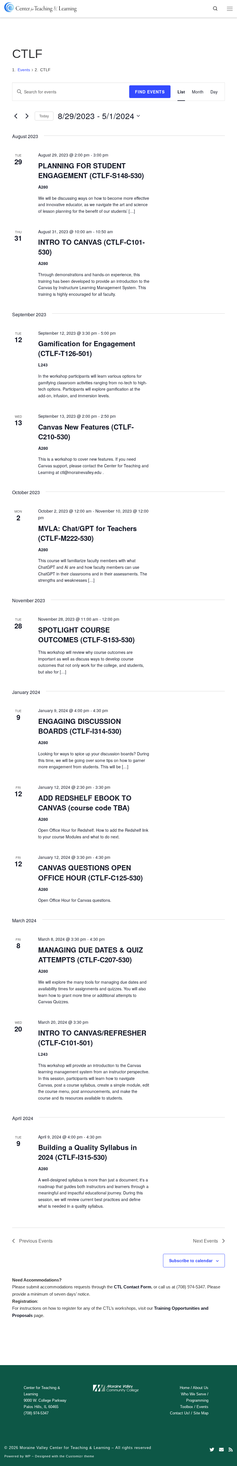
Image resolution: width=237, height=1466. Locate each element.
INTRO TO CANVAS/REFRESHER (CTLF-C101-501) (92, 1037)
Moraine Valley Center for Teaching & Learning (65, 1448)
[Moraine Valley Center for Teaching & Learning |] (40, 6)
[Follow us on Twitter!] (212, 1449)
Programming (197, 1400)
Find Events (150, 92)
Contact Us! (180, 1413)
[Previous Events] (15, 115)
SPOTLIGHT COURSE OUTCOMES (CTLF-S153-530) (86, 634)
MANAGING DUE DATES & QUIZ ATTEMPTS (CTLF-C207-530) (90, 954)
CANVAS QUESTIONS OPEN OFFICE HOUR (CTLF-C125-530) (90, 872)
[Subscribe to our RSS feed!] (231, 1449)
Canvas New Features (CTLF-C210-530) (86, 431)
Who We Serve (193, 1394)
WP (28, 1456)
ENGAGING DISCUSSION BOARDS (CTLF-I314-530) (79, 726)
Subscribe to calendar (190, 1260)
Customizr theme (80, 1456)
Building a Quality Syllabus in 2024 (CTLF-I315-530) (87, 1152)
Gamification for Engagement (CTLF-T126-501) (86, 348)
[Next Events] (26, 115)
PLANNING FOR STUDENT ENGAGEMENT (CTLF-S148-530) (91, 170)
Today (44, 115)
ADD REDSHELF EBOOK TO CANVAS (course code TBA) (85, 802)
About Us (200, 1388)
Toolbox (186, 1407)
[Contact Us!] (221, 1449)
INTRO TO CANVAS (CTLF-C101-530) (91, 247)
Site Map (200, 1413)
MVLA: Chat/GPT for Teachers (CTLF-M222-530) (87, 533)
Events (24, 69)
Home (185, 1388)
